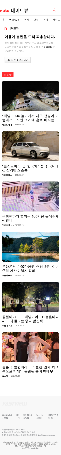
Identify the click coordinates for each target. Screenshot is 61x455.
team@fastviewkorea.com (46, 435)
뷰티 (26, 19)
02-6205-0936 (11, 435)
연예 (36, 19)
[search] (55, 9)
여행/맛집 (14, 19)
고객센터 (48, 47)
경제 (45, 19)
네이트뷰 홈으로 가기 (17, 60)
